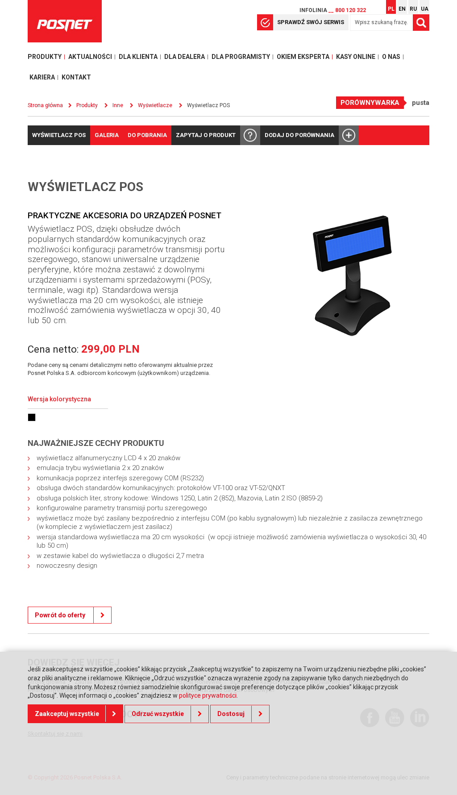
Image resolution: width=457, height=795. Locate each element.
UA (424, 9)
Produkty (45, 56)
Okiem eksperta (303, 56)
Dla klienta (138, 56)
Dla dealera (184, 56)
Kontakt (76, 77)
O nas (391, 56)
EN (402, 9)
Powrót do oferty (61, 615)
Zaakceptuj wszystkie (67, 713)
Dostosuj (231, 713)
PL (391, 9)
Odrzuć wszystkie (158, 713)
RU (413, 9)
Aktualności (90, 56)
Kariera (42, 77)
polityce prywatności (208, 695)
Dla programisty (241, 56)
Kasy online (355, 56)
